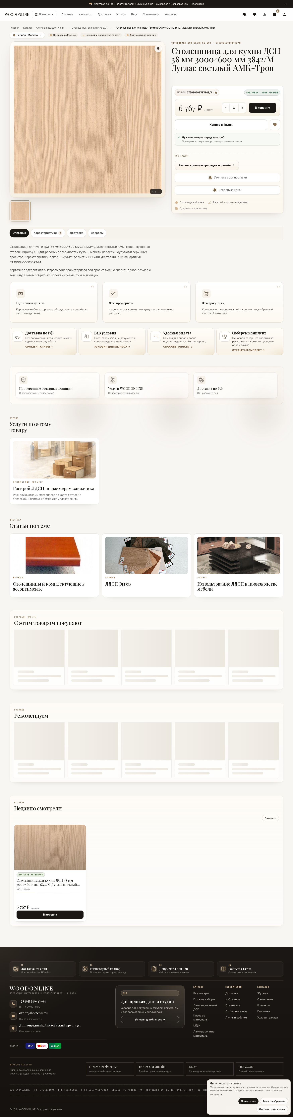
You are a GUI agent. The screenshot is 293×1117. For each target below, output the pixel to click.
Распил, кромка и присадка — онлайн (205, 165)
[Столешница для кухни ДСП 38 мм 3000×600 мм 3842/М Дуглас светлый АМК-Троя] (50, 847)
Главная (67, 14)
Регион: (25, 35)
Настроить (215, 1094)
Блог (134, 14)
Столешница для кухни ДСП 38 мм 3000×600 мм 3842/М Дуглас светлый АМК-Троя (47, 882)
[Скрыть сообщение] (285, 4)
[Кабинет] (284, 14)
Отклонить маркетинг (272, 1109)
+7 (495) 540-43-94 (32, 1001)
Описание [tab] (19, 233)
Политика (263, 1011)
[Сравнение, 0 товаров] (264, 14)
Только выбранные (274, 1101)
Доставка (104, 14)
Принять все (248, 1101)
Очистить (270, 818)
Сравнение (232, 1005)
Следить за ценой (230, 190)
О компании (151, 14)
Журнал (262, 993)
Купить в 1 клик (221, 125)
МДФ (196, 1025)
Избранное (232, 999)
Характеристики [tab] (47, 233)
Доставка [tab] (76, 233)
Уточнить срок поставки (230, 177)
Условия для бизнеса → (150, 1019)
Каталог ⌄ (85, 14)
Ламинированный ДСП (205, 1007)
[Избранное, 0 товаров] (254, 14)
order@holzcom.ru (33, 1013)
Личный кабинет (236, 1017)
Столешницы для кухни (50, 27)
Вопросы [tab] (97, 233)
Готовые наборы (204, 999)
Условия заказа (267, 1017)
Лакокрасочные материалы (203, 1033)
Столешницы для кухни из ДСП (90, 27)
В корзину (262, 108)
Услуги (121, 14)
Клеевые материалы (200, 1017)
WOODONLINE (17, 14)
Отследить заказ (236, 1011)
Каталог (27, 27)
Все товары (201, 993)
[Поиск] (244, 14)
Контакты (171, 14)
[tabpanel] (146, 282)
